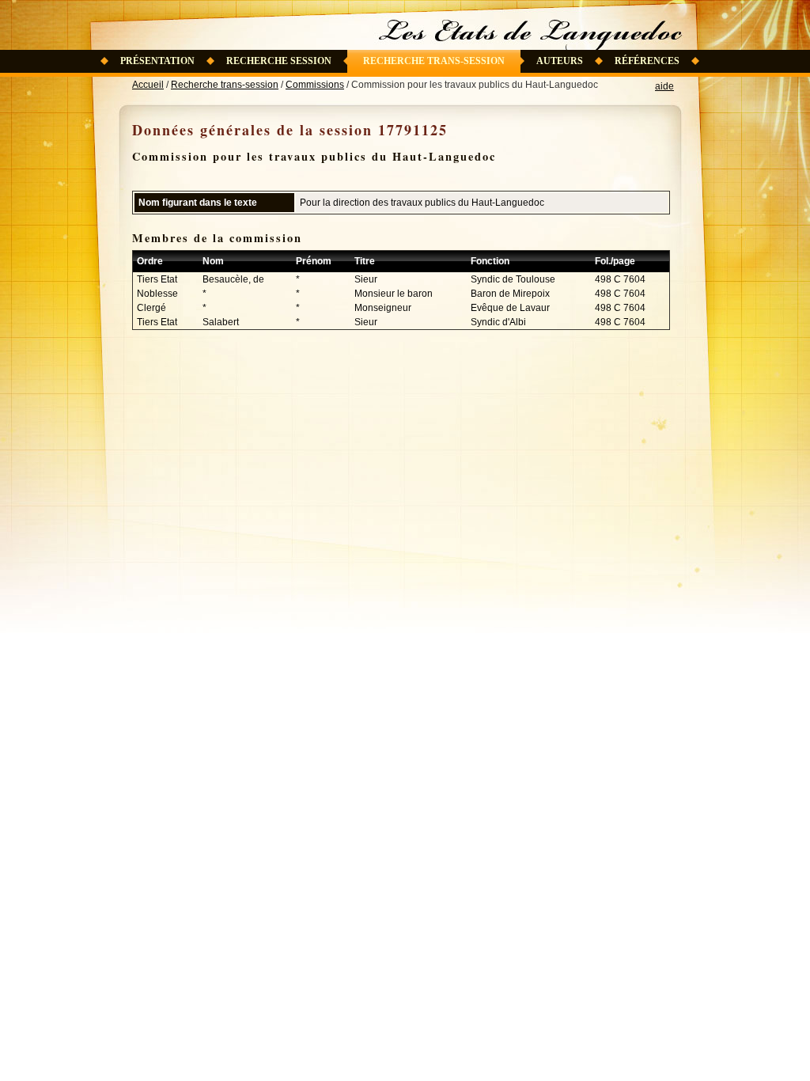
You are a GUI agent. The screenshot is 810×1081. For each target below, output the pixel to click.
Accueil (148, 84)
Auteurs (559, 60)
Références (647, 60)
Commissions (315, 84)
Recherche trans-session (434, 60)
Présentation (157, 60)
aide (664, 86)
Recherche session (278, 60)
